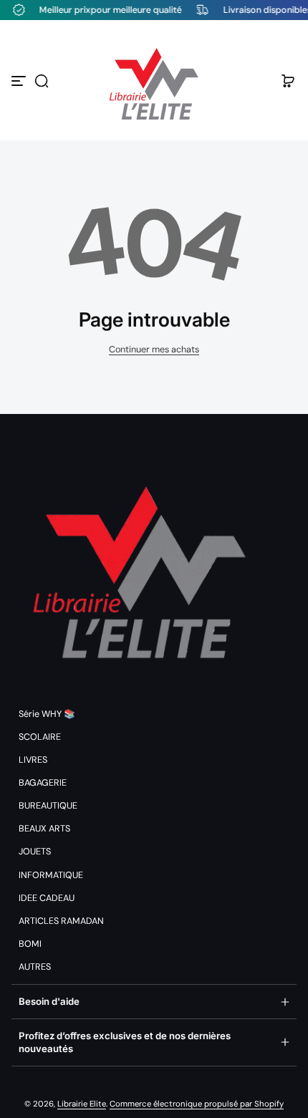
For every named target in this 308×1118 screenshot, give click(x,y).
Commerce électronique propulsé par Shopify (197, 1104)
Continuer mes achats (154, 349)
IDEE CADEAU (46, 898)
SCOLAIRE (40, 737)
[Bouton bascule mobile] (20, 81)
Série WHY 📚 (47, 714)
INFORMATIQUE (51, 875)
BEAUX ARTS (44, 828)
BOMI (30, 944)
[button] (42, 81)
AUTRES (35, 967)
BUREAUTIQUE (48, 805)
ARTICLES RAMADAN (61, 921)
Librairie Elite (81, 1104)
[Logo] (153, 81)
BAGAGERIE (43, 783)
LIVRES (33, 760)
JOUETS (35, 851)
